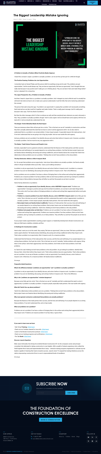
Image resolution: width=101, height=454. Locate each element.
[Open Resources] (50, 1)
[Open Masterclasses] (73, 1)
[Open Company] (25, 1)
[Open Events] (40, 1)
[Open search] (84, 2)
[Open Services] (33, 1)
